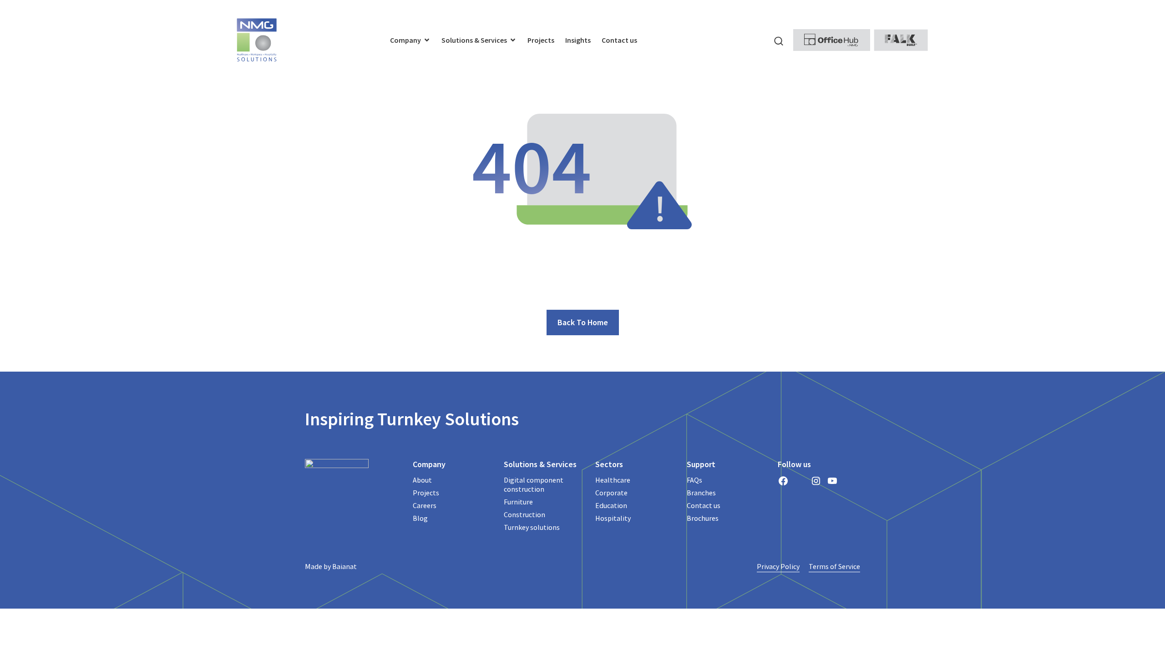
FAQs (694, 479)
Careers (424, 505)
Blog (420, 518)
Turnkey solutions (532, 527)
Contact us (703, 505)
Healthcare (612, 479)
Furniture (518, 501)
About (422, 479)
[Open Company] (427, 40)
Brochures (703, 518)
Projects (426, 492)
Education (611, 505)
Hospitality (613, 518)
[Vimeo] (848, 480)
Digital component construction (533, 484)
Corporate (611, 492)
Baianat (344, 566)
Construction (524, 514)
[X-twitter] (799, 480)
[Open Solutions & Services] (513, 40)
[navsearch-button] (778, 40)
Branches (701, 492)
